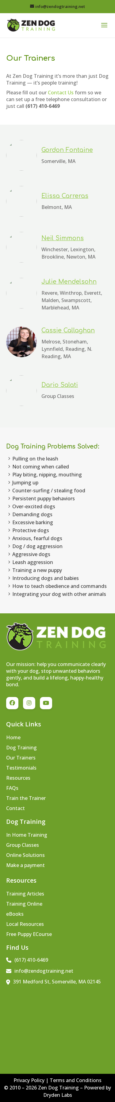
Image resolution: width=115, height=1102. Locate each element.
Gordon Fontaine (67, 150)
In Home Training (26, 835)
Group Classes (22, 845)
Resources (18, 778)
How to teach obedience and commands (59, 586)
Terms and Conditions (76, 1080)
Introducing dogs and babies (45, 578)
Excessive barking (32, 522)
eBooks (15, 914)
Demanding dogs (32, 514)
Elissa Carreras (64, 196)
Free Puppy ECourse (29, 934)
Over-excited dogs (33, 506)
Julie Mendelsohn (69, 281)
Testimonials (21, 768)
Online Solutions (25, 855)
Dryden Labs (57, 1095)
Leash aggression (32, 562)
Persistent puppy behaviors (43, 498)
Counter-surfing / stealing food (48, 490)
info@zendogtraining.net (43, 971)
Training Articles (25, 894)
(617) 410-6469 (31, 959)
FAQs (12, 788)
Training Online (24, 904)
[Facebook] (12, 703)
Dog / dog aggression (37, 546)
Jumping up (25, 482)
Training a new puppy (37, 570)
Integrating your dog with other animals (59, 594)
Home (13, 738)
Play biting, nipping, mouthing (47, 474)
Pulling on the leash (35, 458)
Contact (15, 809)
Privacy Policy (29, 1080)
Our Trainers (21, 758)
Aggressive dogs (31, 554)
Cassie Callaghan (68, 330)
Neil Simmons (62, 238)
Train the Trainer (26, 798)
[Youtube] (46, 703)
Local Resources (25, 924)
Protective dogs (30, 530)
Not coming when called (40, 466)
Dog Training (21, 748)
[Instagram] (29, 703)
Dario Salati (59, 385)
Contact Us (61, 92)
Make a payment (25, 866)
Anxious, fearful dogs (37, 538)
